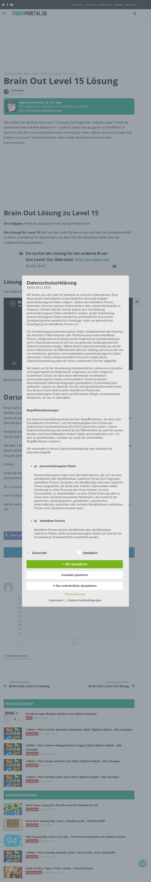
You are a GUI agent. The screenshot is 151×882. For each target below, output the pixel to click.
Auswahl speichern (74, 575)
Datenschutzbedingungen (84, 600)
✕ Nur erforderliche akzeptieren (75, 585)
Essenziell (39, 553)
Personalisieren (75, 594)
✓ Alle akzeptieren (74, 564)
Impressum (56, 600)
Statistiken (90, 553)
